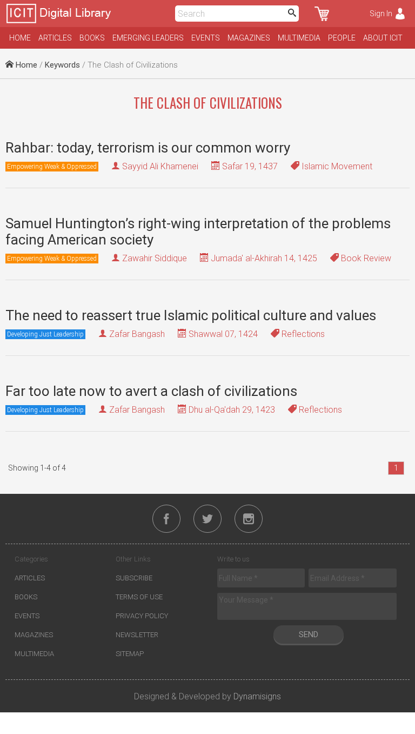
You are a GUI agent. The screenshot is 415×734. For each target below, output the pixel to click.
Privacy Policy (142, 616)
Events (205, 38)
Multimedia (299, 38)
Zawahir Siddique (154, 258)
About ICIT (383, 38)
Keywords (62, 65)
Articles (55, 38)
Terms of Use (139, 597)
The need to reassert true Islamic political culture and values (190, 315)
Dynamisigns (257, 696)
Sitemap (130, 654)
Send (308, 634)
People (342, 38)
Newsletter (137, 635)
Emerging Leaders (148, 38)
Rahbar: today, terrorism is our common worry (147, 148)
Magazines (248, 38)
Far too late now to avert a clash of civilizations (151, 391)
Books (92, 38)
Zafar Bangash (137, 334)
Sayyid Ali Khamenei (160, 166)
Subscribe (134, 578)
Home (20, 38)
